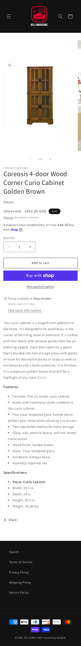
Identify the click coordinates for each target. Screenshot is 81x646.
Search (14, 552)
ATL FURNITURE (33, 637)
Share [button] (13, 520)
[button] (9, 16)
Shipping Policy (20, 582)
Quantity (9, 238)
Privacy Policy (19, 572)
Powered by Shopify (54, 637)
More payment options (40, 286)
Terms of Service (21, 562)
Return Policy (19, 593)
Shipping (8, 217)
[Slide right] (50, 159)
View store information (24, 310)
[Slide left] (31, 159)
